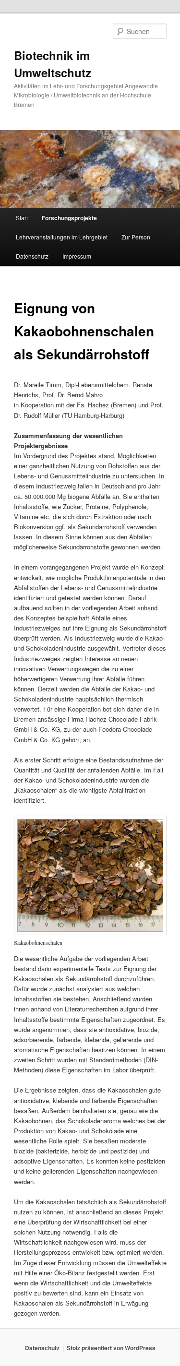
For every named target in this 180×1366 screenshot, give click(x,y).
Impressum (76, 256)
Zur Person (135, 237)
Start (22, 218)
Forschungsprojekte (69, 218)
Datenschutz (32, 256)
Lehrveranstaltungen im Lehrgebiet (62, 237)
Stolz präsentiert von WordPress (111, 1347)
